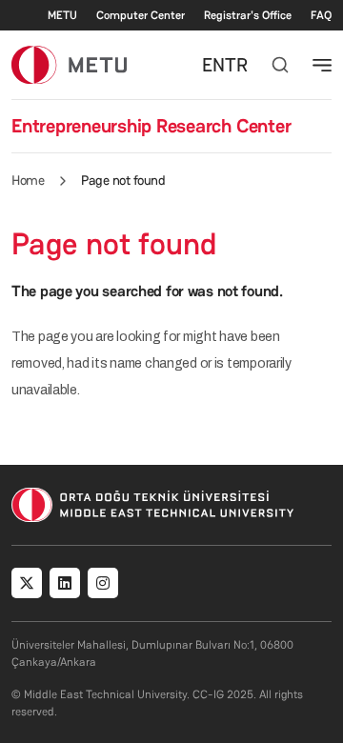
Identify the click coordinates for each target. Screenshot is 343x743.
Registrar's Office (248, 15)
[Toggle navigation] (322, 64)
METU (62, 15)
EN (213, 64)
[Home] (69, 64)
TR (236, 64)
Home (27, 180)
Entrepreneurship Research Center (151, 125)
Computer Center (140, 15)
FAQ (321, 15)
